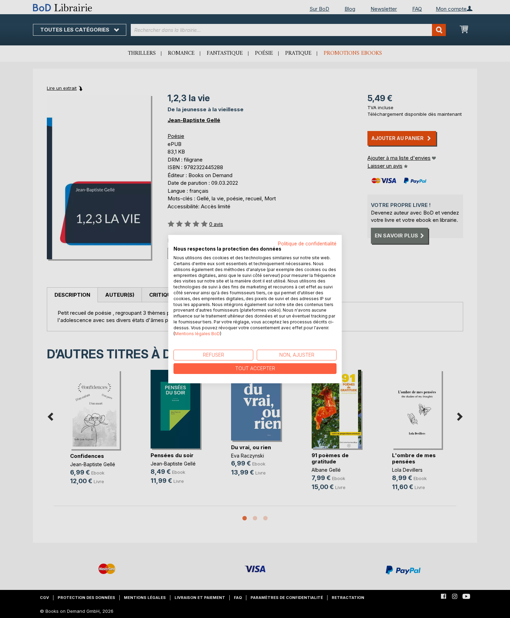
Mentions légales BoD (197, 333)
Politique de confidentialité (307, 243)
